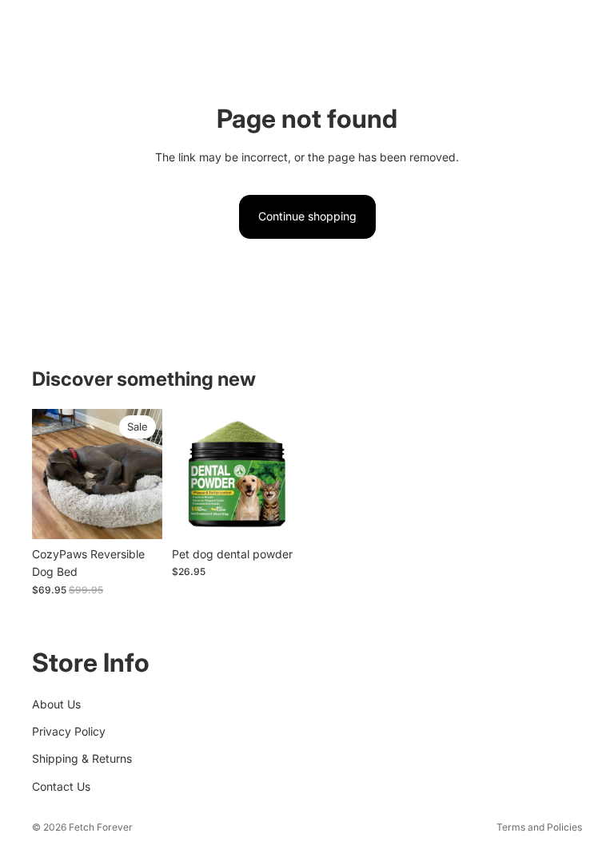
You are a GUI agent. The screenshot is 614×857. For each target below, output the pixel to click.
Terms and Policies (539, 827)
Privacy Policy (69, 731)
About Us (56, 703)
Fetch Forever (101, 827)
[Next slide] (144, 473)
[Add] (137, 514)
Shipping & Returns (82, 758)
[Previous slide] (49, 473)
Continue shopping (307, 216)
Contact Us (61, 785)
